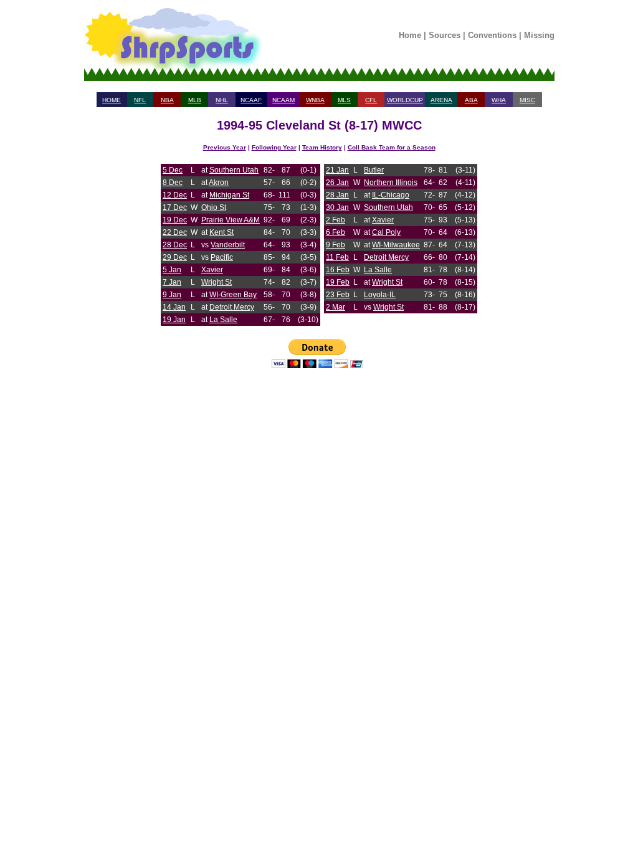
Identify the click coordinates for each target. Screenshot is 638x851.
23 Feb (338, 294)
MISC (527, 100)
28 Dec (175, 244)
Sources (444, 35)
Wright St (216, 282)
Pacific (222, 257)
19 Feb (338, 282)
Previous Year (224, 147)
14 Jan (174, 307)
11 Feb (337, 257)
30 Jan (337, 207)
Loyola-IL (380, 294)
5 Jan (172, 269)
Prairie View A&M (230, 220)
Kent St (221, 232)
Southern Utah (234, 170)
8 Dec (173, 182)
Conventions (492, 35)
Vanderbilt (228, 244)
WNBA (315, 100)
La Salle (223, 319)
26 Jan (337, 182)
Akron (219, 182)
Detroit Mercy (231, 307)
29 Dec (175, 257)
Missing (539, 35)
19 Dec (175, 220)
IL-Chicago (390, 195)
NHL (222, 100)
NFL (140, 100)
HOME (111, 100)
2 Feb (335, 220)
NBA (167, 100)
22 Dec (175, 232)
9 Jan (172, 294)
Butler (374, 170)
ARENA (441, 100)
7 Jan (172, 282)
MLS (344, 100)
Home (410, 35)
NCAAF (251, 100)
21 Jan (337, 170)
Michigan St (229, 195)
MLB (194, 100)
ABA (471, 100)
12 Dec (175, 195)
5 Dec (173, 170)
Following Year (274, 147)
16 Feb (338, 269)
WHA (499, 100)
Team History (322, 147)
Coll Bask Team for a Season (392, 147)
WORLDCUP (405, 100)
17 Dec (175, 207)
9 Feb (335, 244)
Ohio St (213, 207)
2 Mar (335, 307)
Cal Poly (386, 232)
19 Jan (174, 319)
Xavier (212, 269)
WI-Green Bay (233, 294)
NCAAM (283, 100)
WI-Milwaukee (396, 244)
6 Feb (335, 232)
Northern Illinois (390, 182)
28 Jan (337, 195)
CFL (371, 100)
